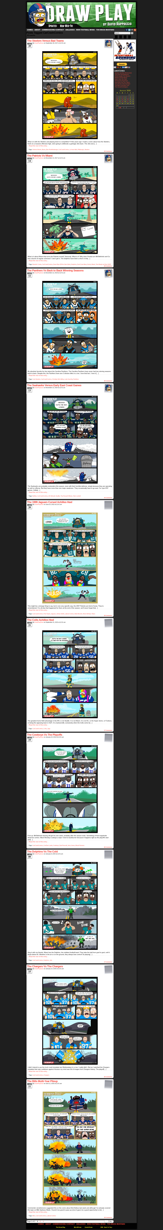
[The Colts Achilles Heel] (70, 718)
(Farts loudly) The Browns (122, 76)
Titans (93, 614)
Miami (93, 264)
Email (132, 30)
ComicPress (88, 1227)
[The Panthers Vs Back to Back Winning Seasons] (70, 368)
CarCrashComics (64, 149)
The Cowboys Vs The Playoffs (44, 734)
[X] (125, 37)
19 (122, 101)
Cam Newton (36, 379)
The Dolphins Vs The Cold (42, 851)
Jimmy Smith (60, 614)
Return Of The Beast (121, 77)
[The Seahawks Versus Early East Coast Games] (70, 483)
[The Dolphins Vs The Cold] (70, 949)
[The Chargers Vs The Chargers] (70, 1064)
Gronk (89, 264)
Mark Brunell (78, 614)
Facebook (126, 30)
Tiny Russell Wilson (66, 496)
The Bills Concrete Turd (122, 85)
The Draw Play (81, 15)
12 (122, 99)
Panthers (76, 379)
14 (127, 99)
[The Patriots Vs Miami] (70, 253)
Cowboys (56, 845)
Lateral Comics (69, 614)
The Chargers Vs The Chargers (45, 966)
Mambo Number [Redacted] (123, 73)
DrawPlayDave (39, 43)
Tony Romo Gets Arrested (122, 84)
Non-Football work (85, 30)
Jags (48, 728)
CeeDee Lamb (48, 845)
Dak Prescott (63, 845)
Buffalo (34, 496)
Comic (30, 30)
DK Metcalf (51, 496)
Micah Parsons (79, 845)
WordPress (77, 1227)
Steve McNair (87, 614)
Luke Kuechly (69, 379)
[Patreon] (120, 37)
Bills (33, 1216)
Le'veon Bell (73, 149)
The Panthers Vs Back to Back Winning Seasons (55, 270)
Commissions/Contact (53, 30)
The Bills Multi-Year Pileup (42, 1081)
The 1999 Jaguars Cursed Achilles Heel (49, 502)
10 (117, 99)
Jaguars (53, 614)
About (37, 30)
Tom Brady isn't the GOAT (103, 264)
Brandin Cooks (36, 264)
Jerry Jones (71, 845)
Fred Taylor (47, 614)
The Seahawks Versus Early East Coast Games (54, 385)
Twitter (129, 30)
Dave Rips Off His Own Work (61, 264)
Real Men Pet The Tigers (122, 82)
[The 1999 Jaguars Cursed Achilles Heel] (70, 603)
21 (127, 101)
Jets (51, 960)
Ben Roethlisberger (52, 149)
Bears (44, 149)
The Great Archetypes (121, 87)
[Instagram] (129, 37)
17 (117, 101)
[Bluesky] (116, 37)
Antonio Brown (36, 149)
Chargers (46, 1075)
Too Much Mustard (105, 30)
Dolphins (74, 264)
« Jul (120, 107)
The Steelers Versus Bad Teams (45, 40)
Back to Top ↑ (108, 1227)
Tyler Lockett (77, 496)
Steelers (86, 149)
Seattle (58, 496)
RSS (135, 30)
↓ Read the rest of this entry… (38, 146)
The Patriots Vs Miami (39, 155)
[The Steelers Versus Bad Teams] (70, 138)
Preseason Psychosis (121, 81)
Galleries (70, 30)
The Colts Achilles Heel (40, 619)
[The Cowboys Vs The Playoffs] (70, 832)
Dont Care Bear (81, 264)
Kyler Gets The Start (121, 79)
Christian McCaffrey (58, 379)
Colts (45, 728)
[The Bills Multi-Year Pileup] (70, 1205)
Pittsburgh (81, 149)
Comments (108, 151)
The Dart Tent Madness (122, 74)
